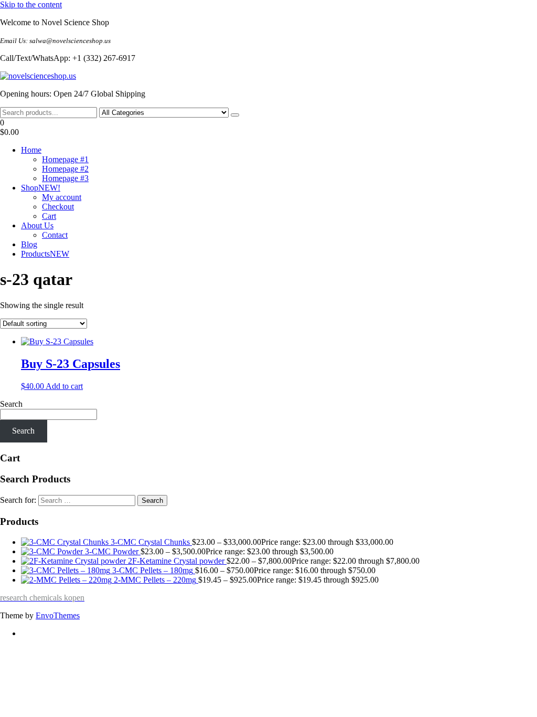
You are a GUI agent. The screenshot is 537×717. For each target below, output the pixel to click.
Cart (49, 216)
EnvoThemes (58, 615)
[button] (268, 127)
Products (45, 253)
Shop (40, 187)
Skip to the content (31, 4)
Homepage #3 (65, 178)
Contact (55, 234)
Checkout (58, 206)
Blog (29, 244)
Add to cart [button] (64, 386)
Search (11, 403)
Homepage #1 (65, 159)
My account (61, 197)
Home (31, 149)
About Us (37, 225)
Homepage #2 (65, 168)
